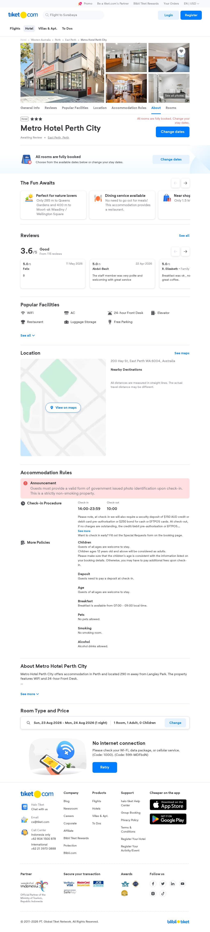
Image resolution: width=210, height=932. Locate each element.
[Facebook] (153, 883)
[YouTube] (182, 883)
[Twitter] (163, 883)
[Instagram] (153, 893)
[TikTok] (163, 893)
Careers (69, 816)
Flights (96, 801)
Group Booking (130, 813)
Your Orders (171, 4)
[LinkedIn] (172, 883)
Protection (70, 846)
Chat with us (39, 809)
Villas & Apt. (100, 816)
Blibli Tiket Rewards (146, 4)
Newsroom (71, 809)
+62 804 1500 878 (43, 839)
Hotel (23, 40)
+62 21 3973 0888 (43, 849)
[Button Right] (185, 251)
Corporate (70, 823)
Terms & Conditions (128, 830)
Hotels (96, 809)
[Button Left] (175, 251)
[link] (168, 15)
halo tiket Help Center (130, 803)
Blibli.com (70, 853)
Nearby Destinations (126, 370)
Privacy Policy (129, 820)
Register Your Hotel (133, 839)
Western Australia (40, 40)
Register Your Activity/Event (130, 848)
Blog (67, 801)
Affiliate (68, 831)
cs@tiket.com (40, 822)
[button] (63, 407)
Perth (58, 40)
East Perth (70, 40)
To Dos (96, 823)
